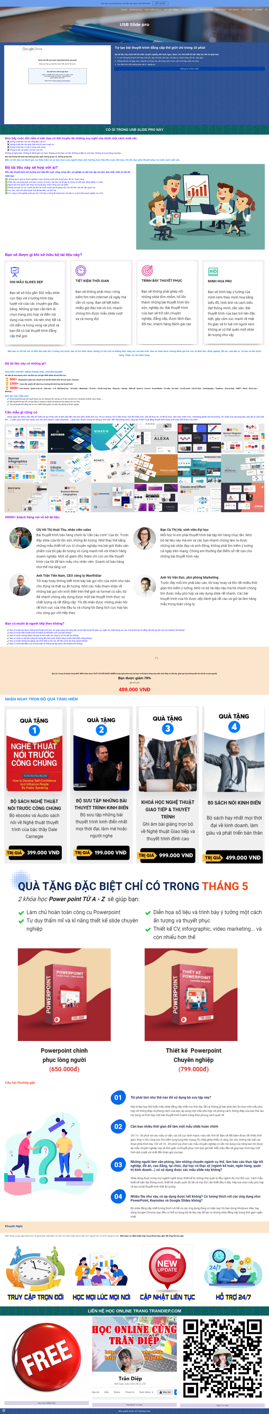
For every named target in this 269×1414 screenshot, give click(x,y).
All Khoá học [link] (136, 9)
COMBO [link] (259, 9)
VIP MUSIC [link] (221, 9)
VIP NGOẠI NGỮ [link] (189, 9)
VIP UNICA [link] (234, 9)
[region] (134, 3)
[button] (266, 9)
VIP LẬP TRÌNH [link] (171, 9)
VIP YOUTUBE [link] (206, 9)
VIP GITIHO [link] (246, 9)
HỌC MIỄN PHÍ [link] (152, 9)
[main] (134, 24)
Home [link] (124, 9)
